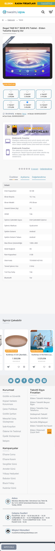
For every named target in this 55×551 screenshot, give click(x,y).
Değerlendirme (39, 177)
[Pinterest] (44, 380)
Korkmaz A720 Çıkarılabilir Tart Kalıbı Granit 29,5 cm (15, 355)
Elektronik (11, 20)
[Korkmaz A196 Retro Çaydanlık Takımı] (40, 341)
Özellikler (13, 177)
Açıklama (25, 177)
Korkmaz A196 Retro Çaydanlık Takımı (41, 355)
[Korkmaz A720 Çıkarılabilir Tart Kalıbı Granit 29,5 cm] (14, 341)
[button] (5, 61)
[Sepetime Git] (50, 12)
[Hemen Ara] (43, 12)
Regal (24, 114)
